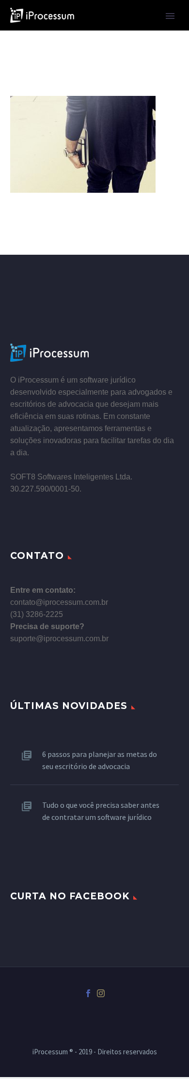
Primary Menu (170, 16)
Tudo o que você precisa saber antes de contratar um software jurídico (100, 811)
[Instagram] (101, 993)
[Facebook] (88, 993)
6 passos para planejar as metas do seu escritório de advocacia (99, 760)
